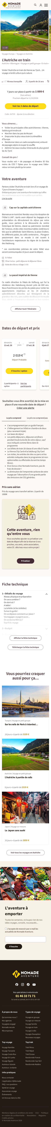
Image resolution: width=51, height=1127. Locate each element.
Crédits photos (7, 1118)
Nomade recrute (8, 1027)
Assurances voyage (9, 1091)
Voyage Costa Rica (9, 1054)
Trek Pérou (30, 1047)
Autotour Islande (8, 1064)
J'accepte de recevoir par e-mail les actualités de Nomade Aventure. (21, 930)
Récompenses (7, 1031)
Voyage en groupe (32, 1017)
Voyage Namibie (8, 1047)
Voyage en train (32, 1027)
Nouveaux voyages (33, 1037)
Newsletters (31, 1115)
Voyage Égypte (7, 1061)
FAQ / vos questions (9, 1084)
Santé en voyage (8, 1088)
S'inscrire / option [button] (19, 370)
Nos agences (7, 1020)
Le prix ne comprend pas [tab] (37, 418)
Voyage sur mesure (33, 1020)
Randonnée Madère (33, 1064)
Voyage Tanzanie (8, 1051)
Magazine (42, 1115)
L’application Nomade (11, 1081)
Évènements (7, 1094)
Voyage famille (31, 1024)
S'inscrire (13, 946)
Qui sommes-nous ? (9, 1017)
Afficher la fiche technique (25, 638)
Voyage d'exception (33, 1034)
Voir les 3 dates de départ (25, 106)
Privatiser (25, 560)
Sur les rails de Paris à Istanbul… (21, 724)
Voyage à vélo (31, 1031)
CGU (37, 1113)
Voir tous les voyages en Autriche (25, 852)
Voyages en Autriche (25, 53)
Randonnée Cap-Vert (34, 1061)
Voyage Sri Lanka (8, 1057)
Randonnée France (33, 1057)
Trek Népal (30, 1051)
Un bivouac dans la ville (11, 1098)
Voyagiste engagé (8, 1024)
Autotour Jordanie (9, 1067)
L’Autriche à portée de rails (18, 777)
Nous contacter (8, 1077)
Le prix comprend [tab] (13, 418)
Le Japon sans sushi (15, 830)
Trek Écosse (30, 1054)
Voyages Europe (8, 53)
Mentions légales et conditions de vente (17, 1113)
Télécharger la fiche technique (25, 647)
